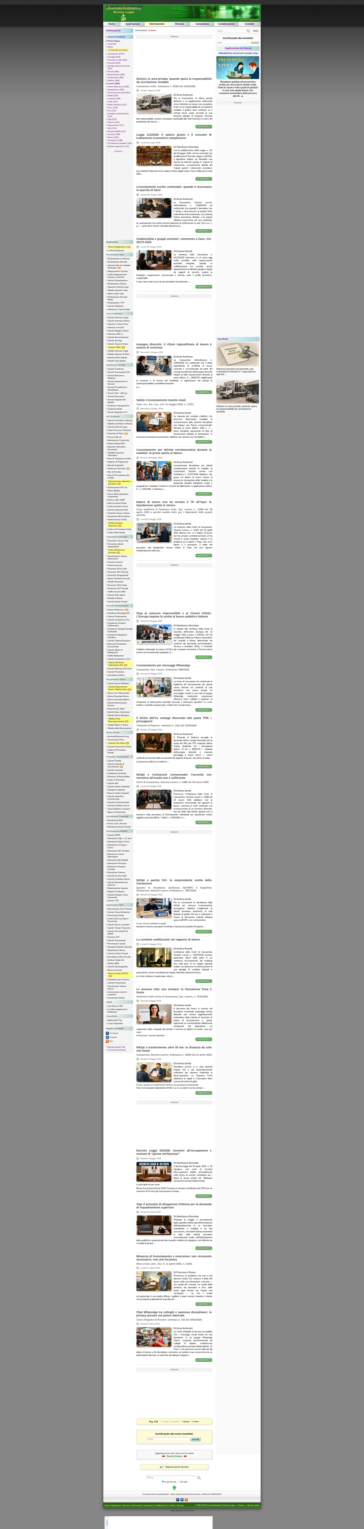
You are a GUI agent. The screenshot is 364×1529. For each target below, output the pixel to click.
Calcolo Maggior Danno (118, 331)
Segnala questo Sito (116, 1047)
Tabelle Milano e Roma (117, 725)
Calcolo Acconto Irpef (117, 876)
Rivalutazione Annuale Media (117, 298)
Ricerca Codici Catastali (118, 793)
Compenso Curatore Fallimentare (116, 624)
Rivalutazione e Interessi (118, 258)
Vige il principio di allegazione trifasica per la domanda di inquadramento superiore (174, 1206)
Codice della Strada (116, 532)
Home (111, 24)
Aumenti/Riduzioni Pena (118, 736)
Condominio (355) (115, 77)
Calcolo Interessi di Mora (118, 321)
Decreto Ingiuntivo (115, 465)
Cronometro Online (116, 998)
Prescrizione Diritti (115, 915)
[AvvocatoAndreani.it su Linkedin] (182, 1499)
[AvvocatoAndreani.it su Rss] (186, 1499)
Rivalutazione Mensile (117, 262)
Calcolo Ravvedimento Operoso (117, 883)
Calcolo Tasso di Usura (117, 344)
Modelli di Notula (114, 598)
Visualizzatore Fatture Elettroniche (117, 557)
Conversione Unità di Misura (116, 987)
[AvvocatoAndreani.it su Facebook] (178, 1499)
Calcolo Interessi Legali (117, 317)
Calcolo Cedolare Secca (118, 805)
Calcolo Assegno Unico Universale (117, 896)
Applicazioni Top (114, 1020)
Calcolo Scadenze (115, 369)
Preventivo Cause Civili (117, 541)
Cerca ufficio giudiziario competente (117, 495)
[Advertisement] (118, 196)
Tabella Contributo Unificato (119, 423)
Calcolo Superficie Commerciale (115, 797)
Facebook (113, 1033)
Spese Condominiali (116, 812)
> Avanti (186, 1421)
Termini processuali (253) (118, 92)
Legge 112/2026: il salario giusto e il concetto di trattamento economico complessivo (174, 136)
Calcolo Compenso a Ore (118, 659)
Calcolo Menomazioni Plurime (117, 704)
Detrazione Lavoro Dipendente (115, 855)
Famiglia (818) (114, 57)
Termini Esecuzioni (115, 396)
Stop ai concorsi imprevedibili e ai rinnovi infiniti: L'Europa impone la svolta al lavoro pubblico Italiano (174, 615)
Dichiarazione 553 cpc (117, 487)
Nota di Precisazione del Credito (118, 476)
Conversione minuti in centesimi (117, 993)
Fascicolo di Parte (115, 433)
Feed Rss (111, 44)
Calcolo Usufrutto (115, 770)
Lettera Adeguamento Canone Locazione (117, 275)
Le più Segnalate (115, 1023)
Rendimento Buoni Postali (119, 827)
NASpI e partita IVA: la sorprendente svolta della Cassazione (174, 882)
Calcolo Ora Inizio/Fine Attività (117, 932)
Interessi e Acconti (115, 327)
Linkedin (113, 1037)
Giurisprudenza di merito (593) (118, 67)
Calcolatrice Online (115, 675)
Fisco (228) (112, 107)
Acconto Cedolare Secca (118, 879)
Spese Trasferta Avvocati (118, 578)
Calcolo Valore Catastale (118, 786)
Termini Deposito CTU (117, 412)
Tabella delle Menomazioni (119, 728)
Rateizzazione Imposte (117, 888)
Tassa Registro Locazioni (118, 809)
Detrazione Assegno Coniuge (116, 867)
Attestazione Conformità (118, 440)
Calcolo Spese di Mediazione (115, 651)
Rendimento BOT (115, 820)
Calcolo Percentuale (116, 940)
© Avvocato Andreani (116, 1050)
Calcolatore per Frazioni (118, 979)
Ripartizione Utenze (116, 950)
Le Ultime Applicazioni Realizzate (117, 1010)
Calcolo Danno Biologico (118, 683)
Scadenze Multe (114, 409)
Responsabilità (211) (116, 131)
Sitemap (180, 1505)
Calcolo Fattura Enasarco (118, 640)
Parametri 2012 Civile (117, 585)
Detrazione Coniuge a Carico (117, 846)
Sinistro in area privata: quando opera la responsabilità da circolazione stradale (174, 80)
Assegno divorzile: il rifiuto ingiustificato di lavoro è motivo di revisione (174, 346)
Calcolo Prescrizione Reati (119, 746)
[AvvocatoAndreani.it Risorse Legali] (124, 10)
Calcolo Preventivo (115, 672)
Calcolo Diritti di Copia (117, 427)
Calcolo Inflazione (115, 306)
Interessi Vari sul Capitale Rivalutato (118, 266)
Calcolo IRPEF (114, 835)
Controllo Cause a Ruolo (118, 513)
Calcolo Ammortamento (118, 337)
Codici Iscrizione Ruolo (117, 506)
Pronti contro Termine (117, 823)
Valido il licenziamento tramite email (161, 400)
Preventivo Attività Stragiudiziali (115, 545)
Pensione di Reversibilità (118, 776)
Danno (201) (113, 137)
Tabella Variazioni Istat (117, 290)
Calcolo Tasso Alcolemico (118, 912)
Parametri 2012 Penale (117, 588)
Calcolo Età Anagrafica (117, 966)
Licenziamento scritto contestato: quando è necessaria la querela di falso (174, 188)
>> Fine (195, 1421)
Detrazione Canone (116, 872)
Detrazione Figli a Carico (118, 841)
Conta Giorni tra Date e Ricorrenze (117, 919)
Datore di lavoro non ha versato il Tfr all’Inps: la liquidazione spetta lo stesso (174, 503)
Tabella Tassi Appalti (116, 361)
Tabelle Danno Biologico (118, 715)
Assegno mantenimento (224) (118, 114)
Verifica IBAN (113, 963)
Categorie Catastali (116, 790)
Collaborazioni (226, 24)
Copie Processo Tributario (119, 430)
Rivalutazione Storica (116, 284)
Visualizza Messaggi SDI (118, 613)
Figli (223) (112, 119)
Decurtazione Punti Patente (119, 909)
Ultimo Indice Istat (115, 293)
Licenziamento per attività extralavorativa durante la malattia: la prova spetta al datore (174, 451)
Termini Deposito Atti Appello (116, 400)
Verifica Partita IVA (115, 960)
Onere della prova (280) (118, 86)
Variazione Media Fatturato (119, 947)
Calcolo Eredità (114, 761)
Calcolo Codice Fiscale (117, 953)
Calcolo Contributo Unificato (120, 420)
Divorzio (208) (113, 134)
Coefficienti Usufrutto (116, 773)
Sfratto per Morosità (116, 468)
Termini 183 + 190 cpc (117, 393)
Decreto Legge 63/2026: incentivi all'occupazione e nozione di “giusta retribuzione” (174, 1152)
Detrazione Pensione (116, 863)
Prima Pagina (113, 41)
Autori (110, 47)
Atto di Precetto (114, 472)
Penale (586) (113, 71)
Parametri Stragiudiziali (117, 575)
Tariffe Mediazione (115, 656)
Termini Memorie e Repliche (115, 376)
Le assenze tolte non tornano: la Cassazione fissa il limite (174, 991)
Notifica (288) (113, 80)
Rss (111, 1041)
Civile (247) (112, 101)
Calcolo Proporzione (116, 983)
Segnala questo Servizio (177, 1467)
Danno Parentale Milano (118, 699)
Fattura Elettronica (116, 610)
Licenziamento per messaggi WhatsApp (163, 665)
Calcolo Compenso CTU (118, 620)
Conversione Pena (115, 740)
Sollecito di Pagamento (117, 462)
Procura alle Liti (114, 437)
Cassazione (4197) (116, 54)
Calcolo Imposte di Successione (115, 765)
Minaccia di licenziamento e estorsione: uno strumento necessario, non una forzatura (174, 1258)
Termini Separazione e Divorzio (117, 382)
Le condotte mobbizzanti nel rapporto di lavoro (168, 939)
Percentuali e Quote (116, 943)
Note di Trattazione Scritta (119, 458)
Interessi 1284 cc (115, 334)
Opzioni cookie (253, 1505)
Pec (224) (111, 110)
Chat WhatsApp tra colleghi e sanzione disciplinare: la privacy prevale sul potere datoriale (174, 1314)
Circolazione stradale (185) (119, 143)
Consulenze (202, 24)
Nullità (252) (112, 95)
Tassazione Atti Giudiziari (118, 516)
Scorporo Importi (115, 562)
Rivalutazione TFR (115, 303)
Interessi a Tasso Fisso (117, 324)
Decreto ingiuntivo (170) (118, 146)
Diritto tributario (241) (117, 104)
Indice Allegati (113, 490)
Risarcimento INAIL (116, 709)
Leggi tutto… (203, 126)
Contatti (249, 24)
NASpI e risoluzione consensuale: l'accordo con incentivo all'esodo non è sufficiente (174, 776)
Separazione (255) (115, 89)
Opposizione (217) (115, 125)
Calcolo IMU (112, 783)
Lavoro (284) (113, 83)
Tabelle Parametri (115, 582)
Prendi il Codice (174, 1456)
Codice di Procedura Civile (119, 529)
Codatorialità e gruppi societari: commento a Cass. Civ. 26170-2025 (174, 240)
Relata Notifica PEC (116, 443)
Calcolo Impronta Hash (117, 510)
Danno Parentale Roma (118, 696)
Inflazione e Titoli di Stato (118, 309)
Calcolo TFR (113, 900)
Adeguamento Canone (117, 271)
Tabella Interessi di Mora (118, 354)
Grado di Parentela (116, 780)
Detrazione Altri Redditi (117, 860)
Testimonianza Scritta (117, 519)
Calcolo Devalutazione (117, 280)
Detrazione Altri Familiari (118, 851)
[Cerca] (199, 1478)
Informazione (156, 24)
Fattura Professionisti (117, 616)
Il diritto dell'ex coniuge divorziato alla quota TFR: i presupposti (174, 719)
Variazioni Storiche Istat (118, 287)
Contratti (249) (114, 98)
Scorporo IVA (113, 937)
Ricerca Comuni (114, 970)
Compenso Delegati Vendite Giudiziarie (120, 630)
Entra (256, 31)
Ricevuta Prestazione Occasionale (117, 645)
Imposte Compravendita (118, 802)
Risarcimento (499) (116, 74)
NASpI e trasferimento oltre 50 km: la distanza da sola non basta (174, 1049)
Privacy (241, 1505)
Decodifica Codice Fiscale (119, 957)
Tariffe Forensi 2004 (116, 592)
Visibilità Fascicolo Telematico (115, 454)
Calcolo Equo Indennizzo (118, 712)
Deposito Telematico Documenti (116, 448)
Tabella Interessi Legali (117, 351)
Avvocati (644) (113, 63)
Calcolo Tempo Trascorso (118, 928)
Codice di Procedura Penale (116, 751)
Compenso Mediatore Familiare (117, 636)
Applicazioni (133, 24)
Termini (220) (113, 122)
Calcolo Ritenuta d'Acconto (119, 668)
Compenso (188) (115, 140)
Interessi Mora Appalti (117, 357)
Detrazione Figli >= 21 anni (119, 838)
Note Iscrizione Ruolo (117, 503)
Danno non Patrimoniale (118, 693)
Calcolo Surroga (114, 340)
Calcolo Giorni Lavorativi (118, 924)
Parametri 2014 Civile (117, 569)
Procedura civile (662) (117, 60)
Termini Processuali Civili (118, 372)
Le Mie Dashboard (115, 250)
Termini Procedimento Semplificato (117, 388)
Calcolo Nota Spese (116, 595)
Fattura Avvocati (114, 565)
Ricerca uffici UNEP (116, 500)
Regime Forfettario (115, 891)
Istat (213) (112, 128)
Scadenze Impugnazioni (118, 405)
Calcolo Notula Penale (117, 601)
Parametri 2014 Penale (117, 572)
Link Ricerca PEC (115, 1006)
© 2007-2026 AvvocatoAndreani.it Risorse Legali (215, 1505)
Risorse (179, 24)
